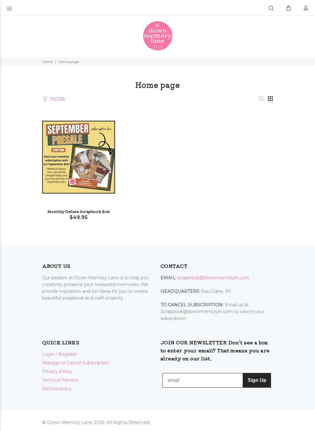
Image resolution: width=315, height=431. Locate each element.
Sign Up (257, 380)
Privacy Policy (57, 371)
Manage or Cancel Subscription (75, 363)
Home (47, 61)
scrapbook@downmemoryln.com (213, 277)
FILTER (57, 99)
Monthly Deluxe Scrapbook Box (78, 211)
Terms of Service (60, 380)
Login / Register (59, 354)
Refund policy (57, 388)
